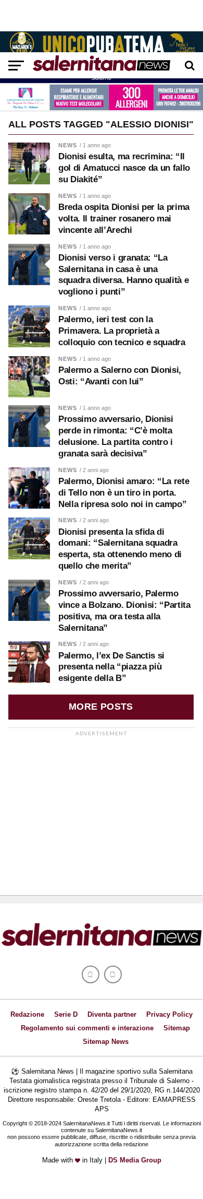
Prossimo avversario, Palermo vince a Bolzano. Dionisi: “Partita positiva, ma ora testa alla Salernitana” (124, 610)
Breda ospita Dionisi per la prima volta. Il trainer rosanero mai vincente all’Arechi (123, 218)
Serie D (66, 1014)
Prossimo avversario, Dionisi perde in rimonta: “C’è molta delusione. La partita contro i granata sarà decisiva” (115, 436)
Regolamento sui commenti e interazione (87, 1028)
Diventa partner (111, 1014)
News (67, 145)
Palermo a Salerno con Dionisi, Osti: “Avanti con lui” (119, 375)
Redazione (27, 1014)
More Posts (101, 706)
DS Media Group (134, 1160)
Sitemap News (106, 1041)
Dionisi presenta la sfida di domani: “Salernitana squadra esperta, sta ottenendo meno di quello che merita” (120, 549)
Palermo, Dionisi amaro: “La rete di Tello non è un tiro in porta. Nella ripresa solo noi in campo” (123, 492)
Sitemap (176, 1028)
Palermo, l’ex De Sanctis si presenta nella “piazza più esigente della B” (111, 667)
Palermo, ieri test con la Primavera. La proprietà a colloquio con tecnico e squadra (121, 330)
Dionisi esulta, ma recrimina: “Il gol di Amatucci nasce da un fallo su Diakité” (124, 167)
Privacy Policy (169, 1014)
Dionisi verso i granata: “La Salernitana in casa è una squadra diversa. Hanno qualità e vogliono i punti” (123, 275)
